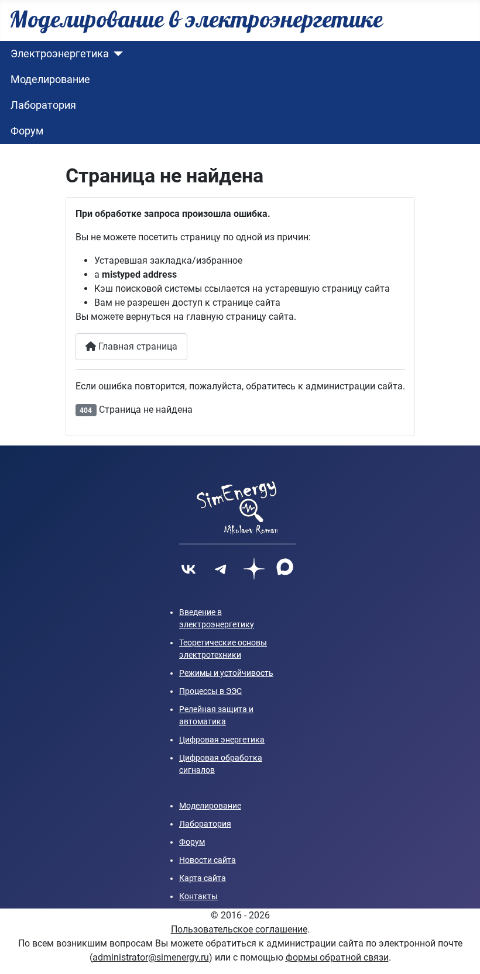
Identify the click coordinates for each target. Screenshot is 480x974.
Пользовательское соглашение (239, 929)
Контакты (198, 896)
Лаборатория (43, 105)
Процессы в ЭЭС (210, 691)
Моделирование (50, 79)
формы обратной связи (337, 957)
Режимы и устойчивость (226, 673)
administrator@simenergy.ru (150, 957)
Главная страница (136, 346)
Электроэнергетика (60, 54)
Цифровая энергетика (222, 739)
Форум (27, 131)
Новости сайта (207, 860)
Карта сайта (202, 878)
